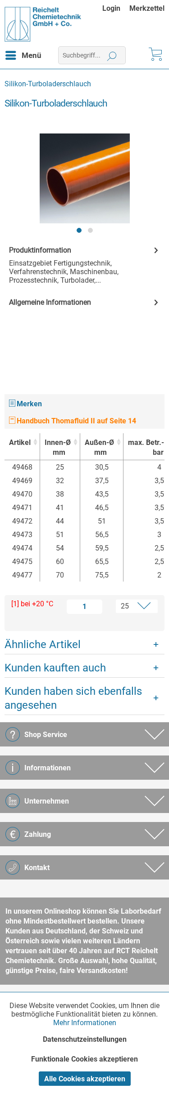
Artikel (20, 442)
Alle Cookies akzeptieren (84, 1079)
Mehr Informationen (84, 1022)
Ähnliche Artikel (43, 644)
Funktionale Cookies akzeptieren (84, 1059)
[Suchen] (112, 55)
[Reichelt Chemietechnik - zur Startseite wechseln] (43, 24)
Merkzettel (146, 8)
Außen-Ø (99, 447)
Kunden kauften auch (55, 668)
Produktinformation (40, 250)
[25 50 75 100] (132, 606)
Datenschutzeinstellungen (85, 1039)
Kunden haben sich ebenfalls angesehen (73, 698)
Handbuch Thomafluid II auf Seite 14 (75, 421)
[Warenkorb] (155, 55)
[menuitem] (115, 8)
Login (111, 8)
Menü (31, 55)
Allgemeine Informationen (50, 302)
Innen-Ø (58, 447)
